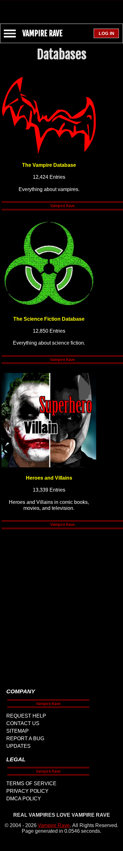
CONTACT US (22, 723)
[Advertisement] (61, 9)
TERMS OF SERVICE (31, 783)
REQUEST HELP (26, 716)
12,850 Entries (49, 331)
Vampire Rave (54, 825)
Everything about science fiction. (49, 343)
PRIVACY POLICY (27, 791)
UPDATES (18, 746)
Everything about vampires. (49, 189)
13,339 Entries (49, 490)
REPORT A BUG (25, 738)
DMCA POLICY (23, 798)
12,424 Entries (49, 177)
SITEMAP (17, 731)
